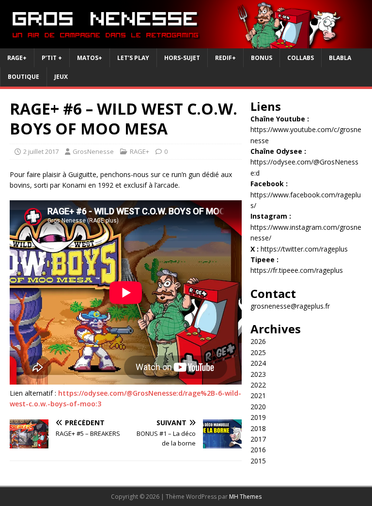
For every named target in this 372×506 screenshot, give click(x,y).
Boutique (23, 77)
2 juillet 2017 (41, 151)
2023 (258, 374)
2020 (258, 406)
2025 (258, 352)
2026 (258, 341)
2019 (258, 417)
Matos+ (89, 58)
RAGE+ (17, 58)
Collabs (300, 58)
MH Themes (245, 496)
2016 (258, 449)
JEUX (61, 77)
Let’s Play (133, 58)
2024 (258, 363)
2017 (258, 439)
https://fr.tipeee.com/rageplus (296, 270)
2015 (258, 460)
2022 (258, 384)
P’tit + (52, 58)
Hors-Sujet (182, 58)
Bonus (261, 58)
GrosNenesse (93, 151)
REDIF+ (225, 58)
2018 (258, 428)
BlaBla (340, 58)
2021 (258, 395)
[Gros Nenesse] (186, 42)
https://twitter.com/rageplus (304, 248)
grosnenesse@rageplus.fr (290, 306)
